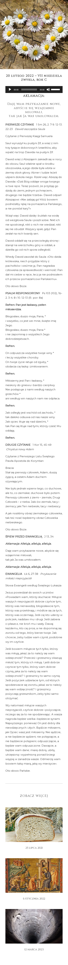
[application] (34, 89)
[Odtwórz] (10, 89)
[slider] (56, 89)
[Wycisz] (48, 89)
